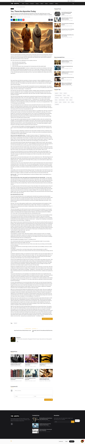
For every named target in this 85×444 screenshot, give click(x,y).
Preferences (61, 441)
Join (50, 227)
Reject (66, 441)
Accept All (71, 441)
